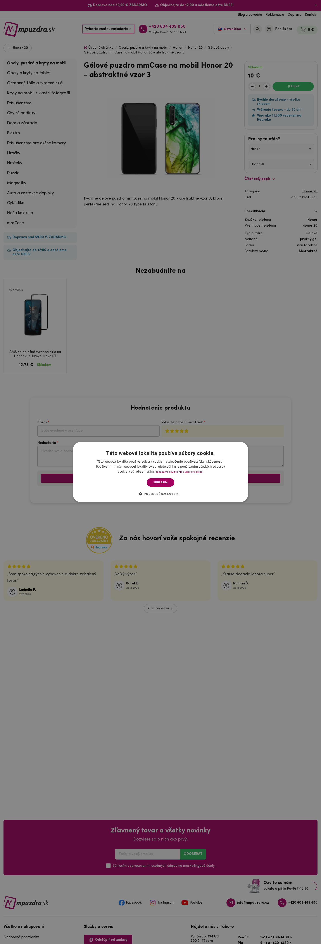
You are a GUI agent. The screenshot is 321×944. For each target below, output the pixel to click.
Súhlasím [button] (160, 482)
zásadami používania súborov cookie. (179, 472)
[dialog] (160, 472)
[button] (160, 493)
